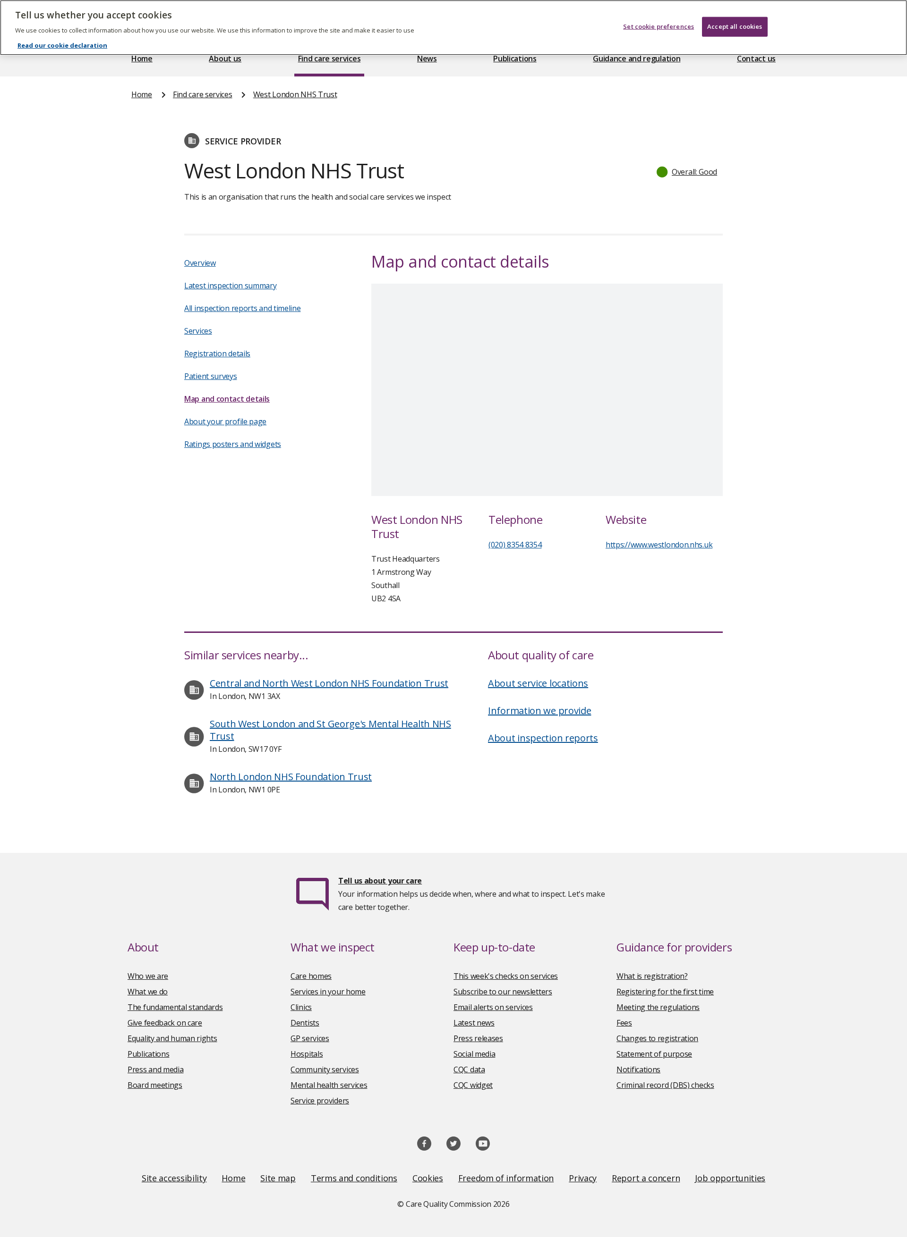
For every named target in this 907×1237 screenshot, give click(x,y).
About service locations (538, 683)
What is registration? (652, 976)
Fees (624, 1023)
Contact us (756, 58)
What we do (148, 991)
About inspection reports (543, 738)
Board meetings (155, 1085)
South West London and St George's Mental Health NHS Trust (330, 729)
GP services (310, 1038)
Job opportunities (730, 1178)
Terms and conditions (354, 1178)
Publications (514, 58)
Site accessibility (174, 1178)
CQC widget (473, 1085)
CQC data (469, 1069)
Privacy (583, 1178)
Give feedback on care (165, 1023)
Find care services (329, 58)
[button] (687, 171)
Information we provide (539, 710)
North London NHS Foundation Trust (291, 776)
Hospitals (307, 1054)
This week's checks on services (506, 976)
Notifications (638, 1069)
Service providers (320, 1100)
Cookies (427, 1178)
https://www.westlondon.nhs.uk (659, 544)
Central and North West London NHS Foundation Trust (329, 683)
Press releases (478, 1038)
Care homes (311, 976)
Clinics (301, 1007)
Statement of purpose (654, 1054)
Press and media (156, 1069)
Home (142, 58)
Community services (325, 1069)
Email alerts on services (493, 1007)
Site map (278, 1178)
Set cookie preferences (658, 26)
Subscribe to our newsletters (503, 991)
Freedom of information (506, 1178)
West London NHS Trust (295, 94)
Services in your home (328, 991)
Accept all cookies (734, 26)
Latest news (474, 1023)
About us (225, 58)
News (427, 58)
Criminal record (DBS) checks (665, 1085)
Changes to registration (657, 1038)
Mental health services (329, 1085)
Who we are (148, 976)
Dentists (305, 1023)
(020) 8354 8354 (515, 544)
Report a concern (646, 1178)
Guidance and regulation (636, 58)
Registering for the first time (665, 991)
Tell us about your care (380, 880)
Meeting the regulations (658, 1007)
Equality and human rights (172, 1038)
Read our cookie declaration (62, 45)
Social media (474, 1054)
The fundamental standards (175, 1007)
